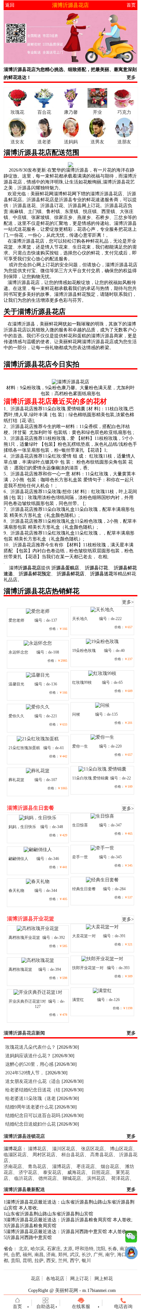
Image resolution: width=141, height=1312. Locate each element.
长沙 (86, 1254)
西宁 (74, 1260)
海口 (121, 1254)
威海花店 (76, 1172)
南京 (124, 1248)
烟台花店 (110, 1166)
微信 (131, 1238)
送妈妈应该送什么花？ (28, 1055)
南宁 (109, 1254)
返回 (9, 5)
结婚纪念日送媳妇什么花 (30, 1124)
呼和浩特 (84, 1248)
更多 (131, 77)
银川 (86, 1260)
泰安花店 (52, 1172)
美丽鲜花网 (66, 1290)
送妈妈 (71, 141)
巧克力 (124, 112)
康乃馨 (71, 112)
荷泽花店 (120, 1178)
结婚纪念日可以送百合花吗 (32, 1115)
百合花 (44, 112)
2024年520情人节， (24, 1072)
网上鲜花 (103, 1278)
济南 (50, 1254)
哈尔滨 (37, 1248)
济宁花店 (28, 1172)
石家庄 (54, 1248)
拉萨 (39, 1260)
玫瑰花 (17, 112)
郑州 (62, 1254)
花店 (35, 1278)
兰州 (62, 1260)
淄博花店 (37, 1148)
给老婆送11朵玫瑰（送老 (30, 1098)
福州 (27, 1254)
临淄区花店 (15, 1154)
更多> (128, 602)
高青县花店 (101, 1154)
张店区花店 (92, 1148)
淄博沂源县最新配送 (24, 1189)
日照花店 (100, 1172)
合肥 (15, 1254)
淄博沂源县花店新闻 (24, 1033)
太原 (67, 1248)
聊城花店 (72, 1178)
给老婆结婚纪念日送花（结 (32, 1089)
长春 (112, 1248)
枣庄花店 (85, 1166)
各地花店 (55, 1278)
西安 (50, 1260)
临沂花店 (23, 1178)
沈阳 (100, 1248)
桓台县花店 (72, 1154)
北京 (23, 1248)
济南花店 (13, 1166)
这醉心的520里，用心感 (29, 1064)
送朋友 (124, 141)
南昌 (39, 1254)
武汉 (74, 1254)
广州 (98, 1254)
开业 (97, 112)
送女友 (17, 141)
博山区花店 (121, 1148)
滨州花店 (96, 1178)
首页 (131, 5)
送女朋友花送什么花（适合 (32, 1081)
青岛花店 (37, 1166)
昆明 (27, 1260)
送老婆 (44, 141)
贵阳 (15, 1260)
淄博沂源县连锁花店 (24, 1136)
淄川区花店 (63, 1148)
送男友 (97, 141)
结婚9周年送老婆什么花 (29, 1107)
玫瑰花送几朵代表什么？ (30, 1047)
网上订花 (79, 1278)
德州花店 (47, 1178)
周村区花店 (43, 1154)
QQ (131, 1254)
